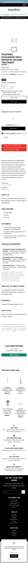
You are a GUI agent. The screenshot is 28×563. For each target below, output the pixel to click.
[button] (14, 74)
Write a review (14, 355)
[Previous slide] (10, 49)
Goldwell (7, 14)
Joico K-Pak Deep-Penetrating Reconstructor (7, 410)
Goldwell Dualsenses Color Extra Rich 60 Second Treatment (20, 411)
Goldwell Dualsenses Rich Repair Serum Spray (7, 389)
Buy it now (14, 102)
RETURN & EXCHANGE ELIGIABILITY (8, 82)
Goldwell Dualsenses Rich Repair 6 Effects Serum (20, 390)
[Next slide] (18, 49)
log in (17, 149)
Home (2, 14)
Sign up (12, 149)
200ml (3, 80)
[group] (14, 49)
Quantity (3, 85)
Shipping (3, 69)
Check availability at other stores (11, 94)
